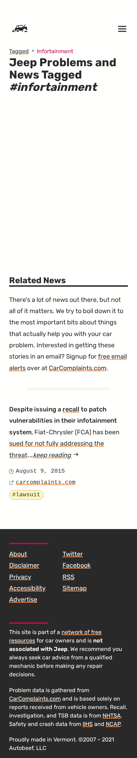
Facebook (77, 565)
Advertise (23, 599)
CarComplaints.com (77, 368)
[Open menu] (122, 29)
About (18, 554)
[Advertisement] (68, 180)
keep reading (56, 455)
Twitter (73, 554)
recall (71, 409)
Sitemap (75, 588)
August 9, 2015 (40, 471)
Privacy (20, 577)
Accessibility (27, 588)
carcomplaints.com (46, 482)
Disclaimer (24, 565)
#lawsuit (26, 495)
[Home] (19, 29)
